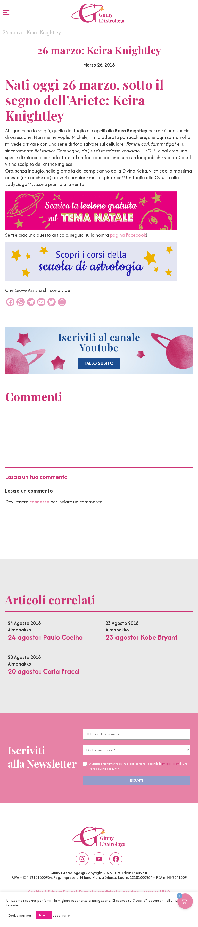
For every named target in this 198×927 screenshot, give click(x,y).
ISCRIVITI (136, 780)
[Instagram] (82, 858)
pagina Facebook (128, 235)
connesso (39, 501)
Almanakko (19, 629)
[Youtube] (99, 858)
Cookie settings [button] (20, 915)
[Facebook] (115, 858)
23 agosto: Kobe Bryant (141, 637)
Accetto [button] (43, 915)
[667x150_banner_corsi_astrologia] (91, 279)
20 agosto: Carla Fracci (43, 671)
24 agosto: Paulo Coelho (45, 637)
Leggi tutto (61, 915)
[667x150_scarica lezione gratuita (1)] (91, 228)
